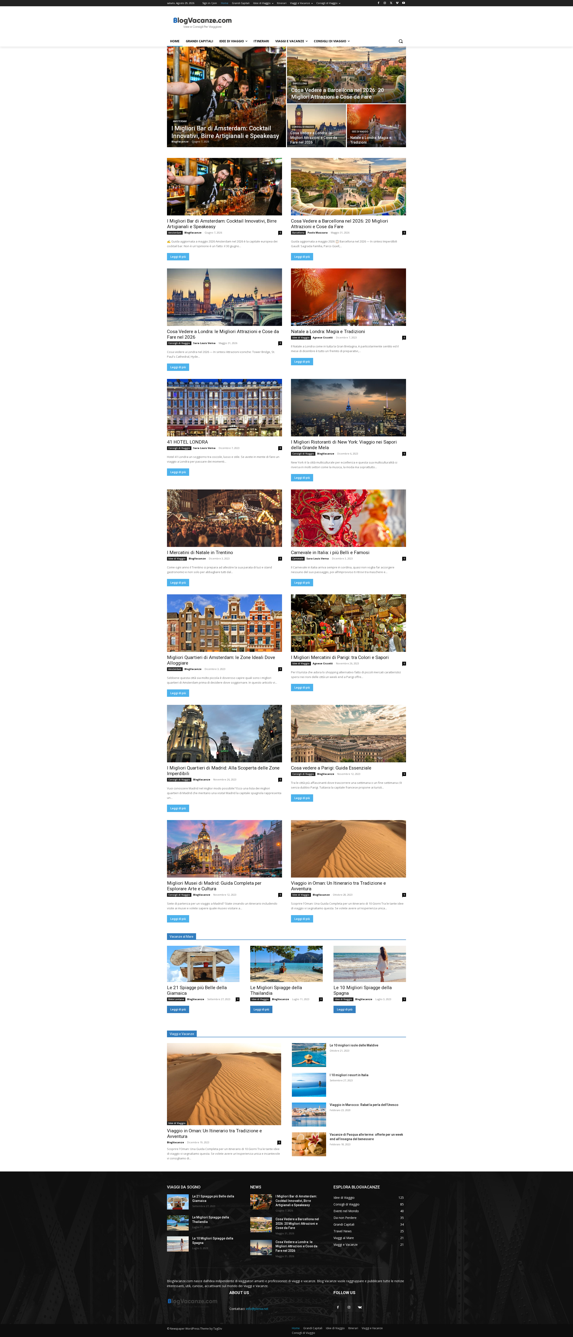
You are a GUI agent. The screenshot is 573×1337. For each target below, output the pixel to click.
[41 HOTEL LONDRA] (224, 407)
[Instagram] (384, 3)
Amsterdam (180, 121)
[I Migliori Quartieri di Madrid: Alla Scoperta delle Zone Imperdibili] (224, 733)
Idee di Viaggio (360, 131)
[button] (400, 41)
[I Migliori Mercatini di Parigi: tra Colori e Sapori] (348, 623)
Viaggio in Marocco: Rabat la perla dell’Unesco (364, 1105)
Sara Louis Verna (204, 343)
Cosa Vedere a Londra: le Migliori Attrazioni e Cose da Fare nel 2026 (296, 1246)
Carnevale (297, 558)
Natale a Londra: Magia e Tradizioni (328, 331)
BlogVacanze (192, 232)
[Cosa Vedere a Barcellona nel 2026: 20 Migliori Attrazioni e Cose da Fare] (346, 75)
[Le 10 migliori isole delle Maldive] (309, 1055)
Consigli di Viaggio (303, 127)
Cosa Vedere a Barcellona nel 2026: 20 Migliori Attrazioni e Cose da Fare (339, 223)
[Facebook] (378, 3)
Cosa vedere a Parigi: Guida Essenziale (331, 768)
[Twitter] (391, 3)
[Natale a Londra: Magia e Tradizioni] (376, 125)
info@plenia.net (257, 1309)
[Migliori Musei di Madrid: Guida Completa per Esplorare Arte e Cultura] (224, 849)
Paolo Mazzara (318, 232)
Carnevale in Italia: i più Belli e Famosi (330, 552)
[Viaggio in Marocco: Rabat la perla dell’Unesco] (309, 1115)
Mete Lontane (176, 999)
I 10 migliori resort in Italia (349, 1075)
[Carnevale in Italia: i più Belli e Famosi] (348, 518)
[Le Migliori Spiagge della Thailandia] (286, 964)
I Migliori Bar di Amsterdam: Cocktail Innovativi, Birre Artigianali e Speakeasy (296, 1201)
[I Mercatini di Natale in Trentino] (224, 518)
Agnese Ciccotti (323, 337)
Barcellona (300, 83)
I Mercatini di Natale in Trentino (200, 552)
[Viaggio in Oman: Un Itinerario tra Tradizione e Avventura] (348, 849)
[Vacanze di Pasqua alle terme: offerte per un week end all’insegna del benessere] (309, 1144)
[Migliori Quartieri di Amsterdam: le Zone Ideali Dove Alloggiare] (224, 623)
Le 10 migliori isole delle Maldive (354, 1045)
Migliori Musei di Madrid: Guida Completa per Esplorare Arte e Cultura (214, 885)
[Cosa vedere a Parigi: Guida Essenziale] (348, 733)
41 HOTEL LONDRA (187, 442)
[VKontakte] (359, 1307)
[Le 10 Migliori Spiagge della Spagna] (370, 964)
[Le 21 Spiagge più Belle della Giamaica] (203, 964)
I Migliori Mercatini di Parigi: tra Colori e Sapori (340, 657)
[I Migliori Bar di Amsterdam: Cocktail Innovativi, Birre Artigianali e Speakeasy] (226, 97)
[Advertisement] (320, 23)
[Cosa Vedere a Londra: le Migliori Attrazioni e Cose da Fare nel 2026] (316, 125)
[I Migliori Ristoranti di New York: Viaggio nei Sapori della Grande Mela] (348, 407)
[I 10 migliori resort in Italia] (309, 1085)
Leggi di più (178, 256)
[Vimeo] (397, 3)
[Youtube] (403, 3)
